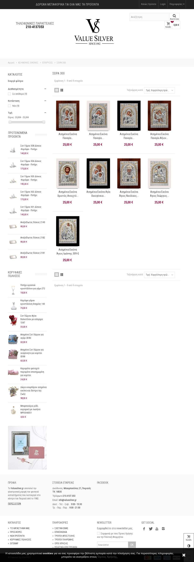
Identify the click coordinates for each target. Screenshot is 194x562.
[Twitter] (150, 529)
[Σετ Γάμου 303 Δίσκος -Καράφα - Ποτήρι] (13, 181)
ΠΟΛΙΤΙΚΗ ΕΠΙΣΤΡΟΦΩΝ (64, 547)
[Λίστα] (61, 90)
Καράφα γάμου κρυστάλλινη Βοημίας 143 (32, 302)
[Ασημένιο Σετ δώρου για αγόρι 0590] (13, 339)
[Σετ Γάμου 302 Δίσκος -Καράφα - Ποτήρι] (13, 196)
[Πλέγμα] (56, 90)
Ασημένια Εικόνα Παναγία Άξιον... (159, 136)
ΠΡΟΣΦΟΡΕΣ (15, 532)
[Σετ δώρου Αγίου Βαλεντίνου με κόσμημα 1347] (13, 320)
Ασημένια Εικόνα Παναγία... (68, 136)
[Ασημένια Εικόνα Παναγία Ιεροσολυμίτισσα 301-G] (67, 116)
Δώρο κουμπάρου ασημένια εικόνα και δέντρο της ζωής (33, 390)
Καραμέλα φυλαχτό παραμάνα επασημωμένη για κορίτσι (32, 372)
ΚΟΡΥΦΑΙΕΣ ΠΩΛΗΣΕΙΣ (19, 539)
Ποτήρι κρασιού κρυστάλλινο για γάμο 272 (32, 287)
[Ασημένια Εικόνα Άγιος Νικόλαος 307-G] (129, 173)
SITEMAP (13, 543)
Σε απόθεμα (19, 94)
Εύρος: (11, 117)
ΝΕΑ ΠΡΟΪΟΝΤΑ (16, 536)
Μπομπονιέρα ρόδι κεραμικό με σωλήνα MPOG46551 (30, 409)
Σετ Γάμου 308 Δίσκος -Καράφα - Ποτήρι (30, 147)
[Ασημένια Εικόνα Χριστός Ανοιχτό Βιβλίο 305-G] (67, 173)
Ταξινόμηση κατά (135, 90)
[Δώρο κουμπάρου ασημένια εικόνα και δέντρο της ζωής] (13, 392)
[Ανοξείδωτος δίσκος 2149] (13, 227)
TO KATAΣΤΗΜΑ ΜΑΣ (19, 528)
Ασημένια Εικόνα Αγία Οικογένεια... (98, 193)
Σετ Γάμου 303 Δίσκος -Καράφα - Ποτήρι (30, 178)
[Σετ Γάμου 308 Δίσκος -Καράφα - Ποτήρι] (13, 150)
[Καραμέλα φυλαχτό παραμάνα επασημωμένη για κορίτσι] (13, 373)
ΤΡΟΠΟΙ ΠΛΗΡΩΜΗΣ (63, 539)
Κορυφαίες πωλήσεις (15, 274)
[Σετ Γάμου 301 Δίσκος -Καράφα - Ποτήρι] (13, 211)
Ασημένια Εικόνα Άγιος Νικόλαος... (128, 193)
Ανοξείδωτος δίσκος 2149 (32, 222)
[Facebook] (144, 529)
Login (163, 4)
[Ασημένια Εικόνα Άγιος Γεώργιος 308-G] (159, 173)
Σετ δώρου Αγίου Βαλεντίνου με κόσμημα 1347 (31, 319)
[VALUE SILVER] (94, 33)
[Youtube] (156, 529)
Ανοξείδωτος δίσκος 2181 (32, 253)
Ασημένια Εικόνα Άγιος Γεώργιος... (159, 193)
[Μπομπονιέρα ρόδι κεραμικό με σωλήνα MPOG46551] (13, 410)
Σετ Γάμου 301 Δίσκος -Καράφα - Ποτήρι (30, 209)
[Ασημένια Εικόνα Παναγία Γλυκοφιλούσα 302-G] (98, 116)
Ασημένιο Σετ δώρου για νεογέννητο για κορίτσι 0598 (32, 353)
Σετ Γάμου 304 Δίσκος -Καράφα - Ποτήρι (30, 163)
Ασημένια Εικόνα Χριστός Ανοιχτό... (67, 193)
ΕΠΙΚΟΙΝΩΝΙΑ (59, 532)
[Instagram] (163, 529)
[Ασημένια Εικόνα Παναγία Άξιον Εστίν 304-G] (159, 116)
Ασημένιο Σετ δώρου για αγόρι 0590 (32, 336)
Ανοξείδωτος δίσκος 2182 (32, 237)
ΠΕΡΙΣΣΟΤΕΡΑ (14, 503)
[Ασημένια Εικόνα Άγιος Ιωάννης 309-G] (67, 231)
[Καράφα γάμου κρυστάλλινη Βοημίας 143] (13, 305)
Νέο (15, 106)
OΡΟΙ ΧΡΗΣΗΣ (60, 543)
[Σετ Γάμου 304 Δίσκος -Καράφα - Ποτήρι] (13, 165)
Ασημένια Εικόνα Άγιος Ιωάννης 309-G (67, 251)
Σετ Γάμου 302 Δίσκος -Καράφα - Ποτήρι (30, 193)
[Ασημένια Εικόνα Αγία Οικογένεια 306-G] (98, 173)
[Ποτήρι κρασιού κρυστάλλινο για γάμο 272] (13, 289)
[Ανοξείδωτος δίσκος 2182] (13, 242)
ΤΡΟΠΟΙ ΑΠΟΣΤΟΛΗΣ (63, 536)
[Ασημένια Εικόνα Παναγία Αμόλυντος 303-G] (129, 116)
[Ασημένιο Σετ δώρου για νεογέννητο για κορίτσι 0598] (13, 354)
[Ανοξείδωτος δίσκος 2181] (13, 257)
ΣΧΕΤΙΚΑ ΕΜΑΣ (60, 528)
